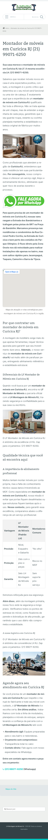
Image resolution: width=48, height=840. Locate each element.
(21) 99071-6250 (14, 769)
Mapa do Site (11, 789)
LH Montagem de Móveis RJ (15, 826)
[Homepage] (24, 7)
